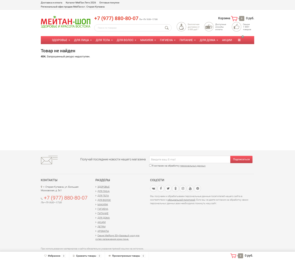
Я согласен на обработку (178, 165)
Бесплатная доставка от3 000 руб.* (194, 27)
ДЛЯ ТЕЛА (103, 40)
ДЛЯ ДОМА (207, 40)
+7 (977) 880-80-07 (116, 18)
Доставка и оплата (51, 2)
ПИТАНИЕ (186, 40)
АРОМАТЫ (103, 231)
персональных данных (193, 165)
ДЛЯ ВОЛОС (125, 40)
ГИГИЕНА (166, 40)
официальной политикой (181, 199)
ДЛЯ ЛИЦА (81, 40)
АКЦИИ (227, 40)
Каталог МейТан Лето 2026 (81, 2)
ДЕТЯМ (101, 226)
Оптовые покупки (109, 2)
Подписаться (241, 159)
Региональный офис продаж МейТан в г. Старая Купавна (73, 6)
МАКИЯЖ (146, 40)
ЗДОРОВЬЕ (59, 40)
